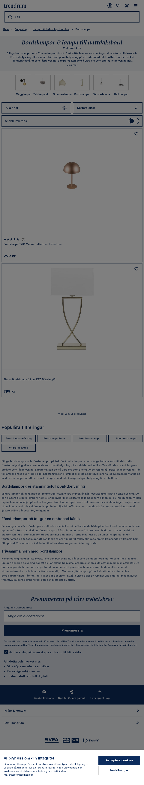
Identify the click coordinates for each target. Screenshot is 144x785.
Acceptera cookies (119, 760)
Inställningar (119, 770)
